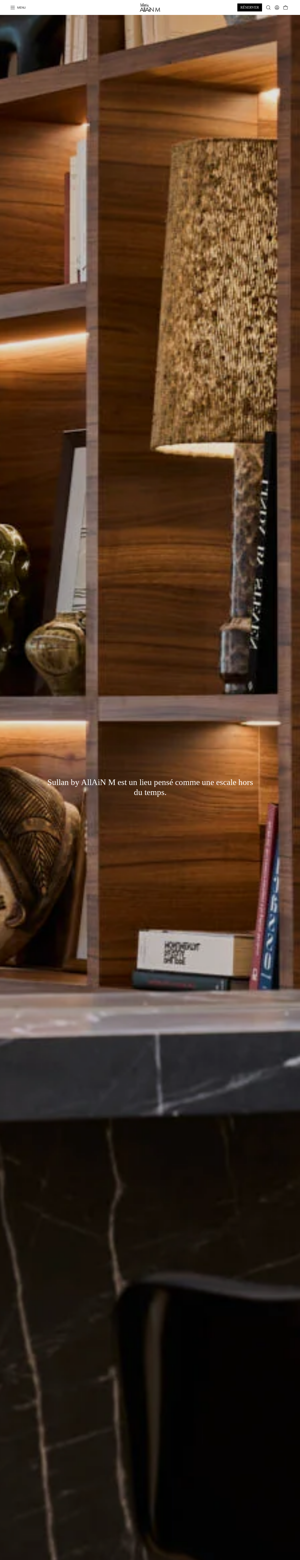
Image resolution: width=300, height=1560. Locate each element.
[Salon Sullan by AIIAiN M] (150, 7)
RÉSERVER (249, 7)
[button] (268, 7)
